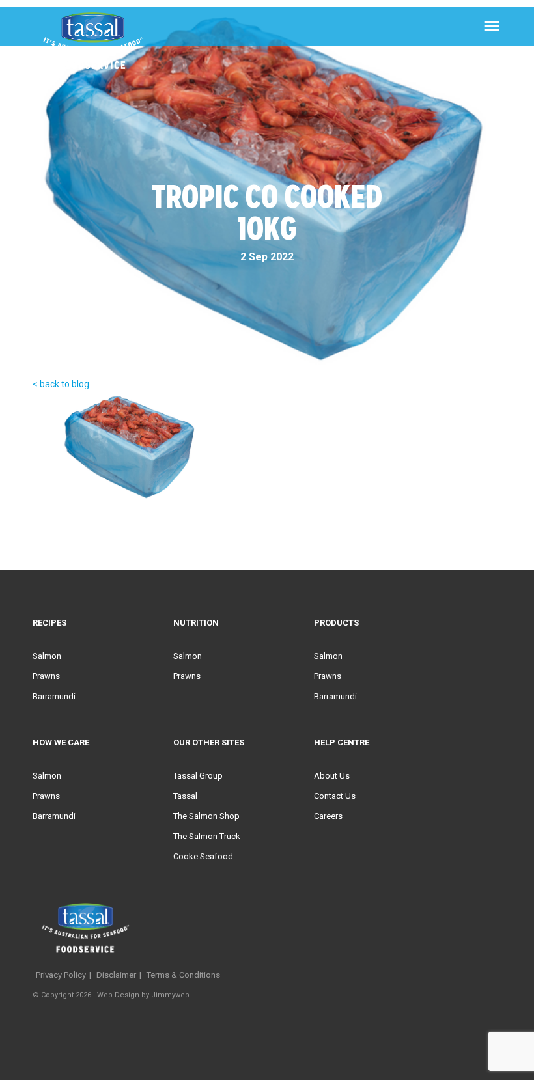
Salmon (47, 656)
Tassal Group (198, 776)
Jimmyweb (170, 995)
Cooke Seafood (203, 856)
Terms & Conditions (183, 975)
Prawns (46, 676)
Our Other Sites (208, 742)
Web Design (118, 995)
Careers (328, 816)
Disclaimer (116, 975)
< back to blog (61, 384)
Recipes (49, 623)
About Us (332, 776)
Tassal (185, 796)
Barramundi (54, 696)
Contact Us (335, 796)
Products (336, 623)
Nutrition (196, 623)
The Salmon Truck (206, 836)
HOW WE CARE (61, 742)
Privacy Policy (61, 975)
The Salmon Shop (206, 816)
